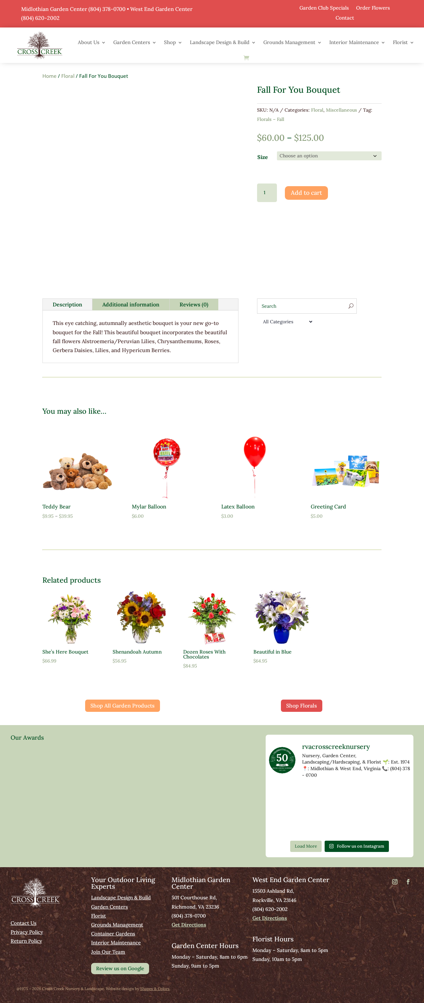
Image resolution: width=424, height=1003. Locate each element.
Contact (345, 17)
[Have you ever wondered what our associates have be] (310, 827)
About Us (88, 42)
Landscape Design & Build (219, 42)
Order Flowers (373, 7)
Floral (68, 76)
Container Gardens (113, 933)
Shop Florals (301, 705)
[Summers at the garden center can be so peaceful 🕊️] (310, 793)
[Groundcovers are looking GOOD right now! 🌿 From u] (282, 810)
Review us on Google (120, 968)
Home (49, 76)
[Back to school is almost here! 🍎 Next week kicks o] (310, 810)
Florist (400, 42)
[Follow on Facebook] (408, 881)
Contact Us (23, 923)
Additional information (130, 304)
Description (67, 304)
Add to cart (306, 192)
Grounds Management (289, 42)
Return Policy (26, 941)
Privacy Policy (27, 932)
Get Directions (189, 925)
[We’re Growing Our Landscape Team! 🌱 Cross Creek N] (282, 827)
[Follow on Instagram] (395, 881)
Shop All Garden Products (122, 705)
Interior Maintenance (354, 42)
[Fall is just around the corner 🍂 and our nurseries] (339, 810)
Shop (170, 42)
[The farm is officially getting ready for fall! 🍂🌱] (397, 793)
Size (262, 157)
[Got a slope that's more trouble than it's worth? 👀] (339, 793)
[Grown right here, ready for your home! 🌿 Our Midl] (368, 793)
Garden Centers (131, 42)
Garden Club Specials (324, 7)
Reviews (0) (194, 304)
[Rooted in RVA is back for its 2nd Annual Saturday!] (397, 810)
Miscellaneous (341, 110)
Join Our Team (108, 952)
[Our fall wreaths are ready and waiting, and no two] (282, 793)
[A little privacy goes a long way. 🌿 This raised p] (368, 810)
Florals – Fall (270, 119)
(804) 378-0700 (107, 9)
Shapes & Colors (155, 988)
